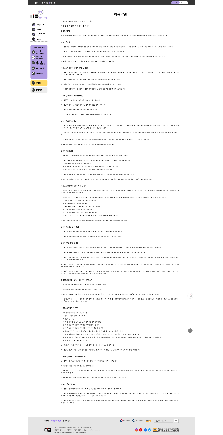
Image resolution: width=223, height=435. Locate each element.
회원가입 (183, 2)
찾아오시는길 (67, 421)
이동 (176, 420)
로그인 (175, 2)
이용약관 (46, 421)
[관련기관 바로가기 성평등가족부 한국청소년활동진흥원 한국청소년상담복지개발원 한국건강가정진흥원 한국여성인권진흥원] (163, 421)
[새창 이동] (136, 430)
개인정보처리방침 (56, 421)
